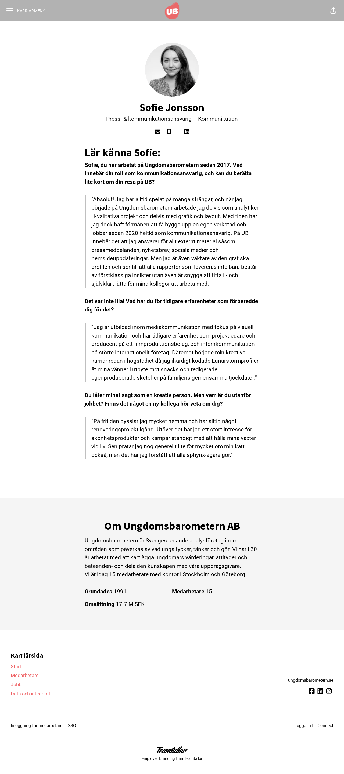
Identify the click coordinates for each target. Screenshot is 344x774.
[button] (333, 10)
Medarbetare (25, 675)
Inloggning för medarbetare (36, 725)
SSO (72, 725)
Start (16, 666)
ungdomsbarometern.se (310, 680)
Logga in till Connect (313, 725)
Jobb (16, 684)
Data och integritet (30, 693)
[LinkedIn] (186, 132)
